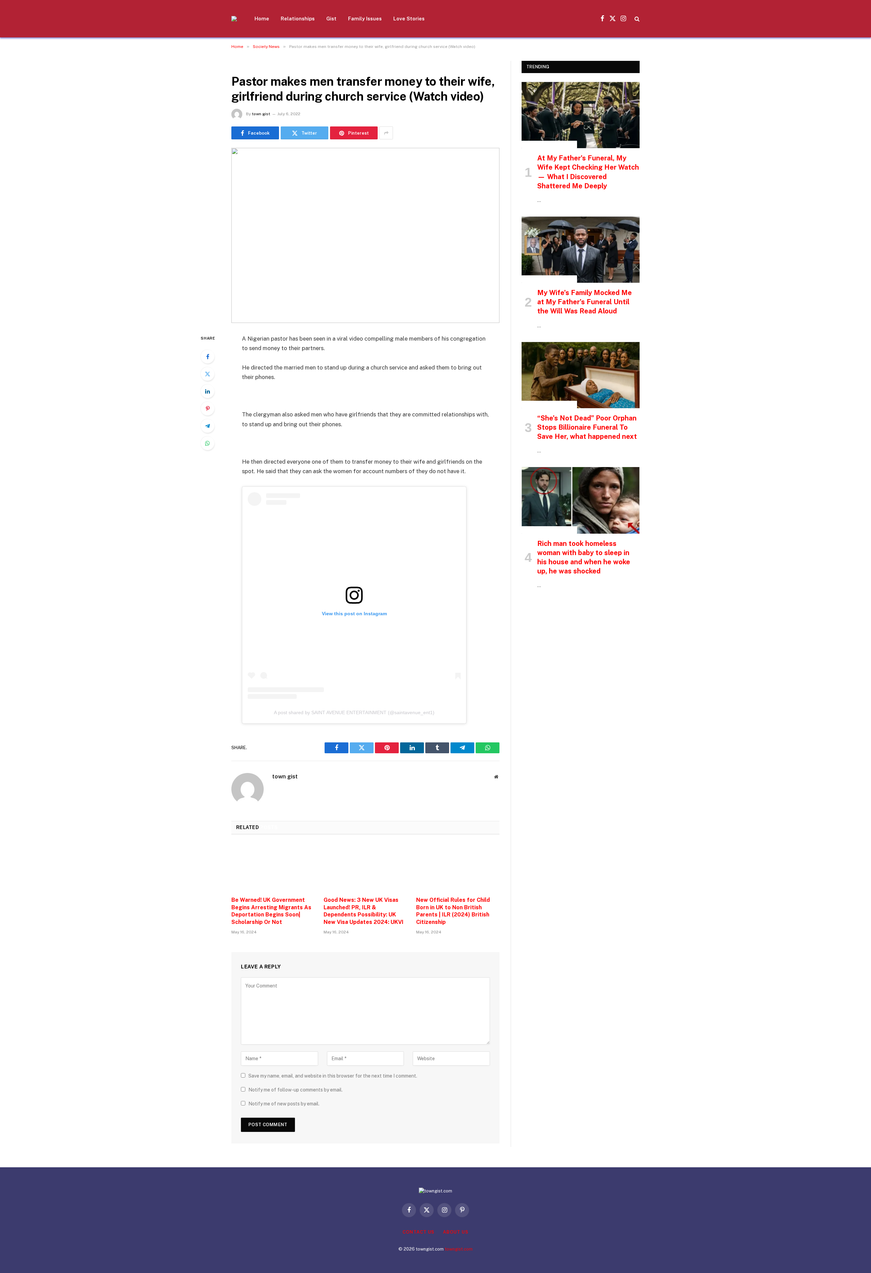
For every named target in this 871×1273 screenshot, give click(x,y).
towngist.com (459, 1249)
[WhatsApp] (207, 443)
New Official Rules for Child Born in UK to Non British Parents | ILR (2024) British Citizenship (453, 911)
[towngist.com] (234, 19)
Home (261, 18)
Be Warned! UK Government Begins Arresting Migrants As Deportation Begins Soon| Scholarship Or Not (271, 911)
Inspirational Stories (549, 144)
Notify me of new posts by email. (283, 1103)
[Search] (636, 19)
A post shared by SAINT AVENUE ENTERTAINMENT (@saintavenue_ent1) (354, 712)
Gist (331, 18)
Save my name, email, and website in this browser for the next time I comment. (332, 1076)
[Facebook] (207, 356)
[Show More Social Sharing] (386, 132)
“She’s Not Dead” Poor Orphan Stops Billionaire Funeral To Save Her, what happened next (587, 427)
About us (455, 1232)
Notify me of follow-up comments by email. (295, 1090)
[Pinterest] (207, 408)
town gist (261, 113)
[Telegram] (207, 426)
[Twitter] (207, 374)
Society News (249, 65)
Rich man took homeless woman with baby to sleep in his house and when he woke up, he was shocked (583, 557)
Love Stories (409, 18)
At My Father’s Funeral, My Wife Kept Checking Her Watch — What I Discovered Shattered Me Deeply (588, 172)
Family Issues (365, 18)
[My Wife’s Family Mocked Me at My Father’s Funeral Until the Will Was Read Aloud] (581, 250)
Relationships (298, 18)
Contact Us (418, 1232)
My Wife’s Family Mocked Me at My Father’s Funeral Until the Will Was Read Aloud (584, 302)
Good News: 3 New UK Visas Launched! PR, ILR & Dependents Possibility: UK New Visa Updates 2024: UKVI (364, 911)
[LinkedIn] (207, 391)
